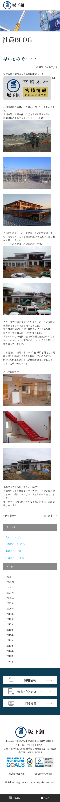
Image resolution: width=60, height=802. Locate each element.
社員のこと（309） (15, 558)
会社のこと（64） (14, 537)
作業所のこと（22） (15, 544)
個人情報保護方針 (43, 773)
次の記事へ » (50, 515)
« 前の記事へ (9, 515)
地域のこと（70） (14, 551)
